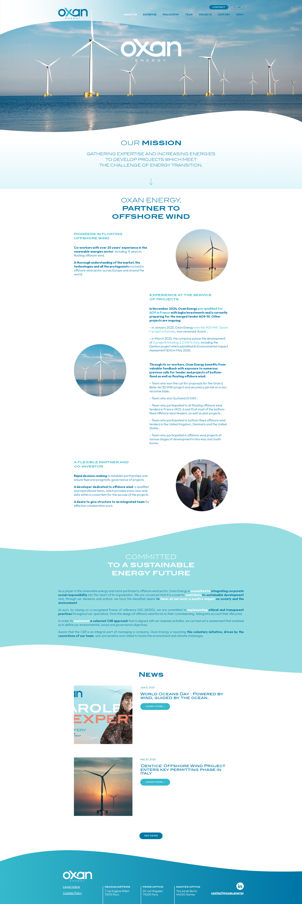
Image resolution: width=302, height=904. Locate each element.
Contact (219, 7)
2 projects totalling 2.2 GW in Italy (176, 342)
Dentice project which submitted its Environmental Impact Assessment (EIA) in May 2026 (188, 348)
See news (151, 836)
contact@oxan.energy (227, 893)
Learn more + (155, 707)
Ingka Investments (191, 312)
